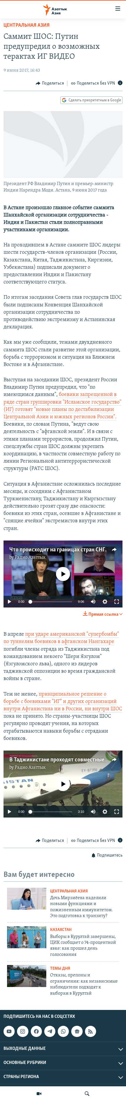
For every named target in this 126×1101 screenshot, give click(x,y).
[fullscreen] (116, 601)
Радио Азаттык (30, 557)
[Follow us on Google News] (76, 1031)
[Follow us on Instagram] (22, 1031)
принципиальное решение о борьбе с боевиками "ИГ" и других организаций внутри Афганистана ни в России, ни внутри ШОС (63, 702)
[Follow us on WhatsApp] (63, 1031)
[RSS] (90, 1031)
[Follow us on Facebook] (36, 1031)
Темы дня (60, 968)
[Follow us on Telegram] (49, 1031)
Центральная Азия (27, 25)
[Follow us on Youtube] (9, 1031)
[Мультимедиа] (39, 1093)
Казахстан (60, 930)
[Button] (50, 83)
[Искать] (87, 1093)
